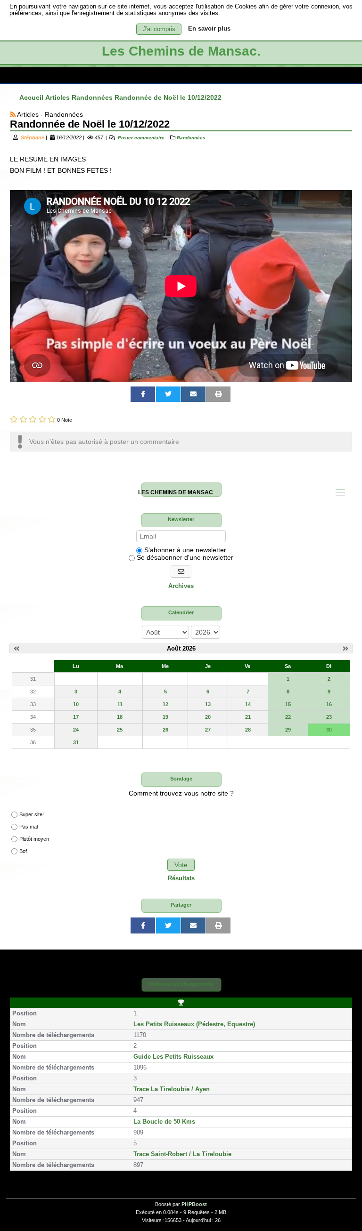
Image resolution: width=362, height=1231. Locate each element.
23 (329, 717)
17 (76, 717)
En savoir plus (209, 28)
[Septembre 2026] (345, 648)
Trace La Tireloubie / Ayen (171, 1089)
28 (248, 729)
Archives (181, 586)
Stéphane (32, 137)
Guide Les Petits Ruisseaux (173, 1057)
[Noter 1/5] (14, 419)
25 (120, 729)
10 (76, 704)
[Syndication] (13, 114)
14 (248, 704)
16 (329, 704)
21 (248, 717)
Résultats (181, 878)
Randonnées (191, 137)
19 (165, 717)
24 (76, 729)
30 (329, 729)
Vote (181, 865)
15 (288, 704)
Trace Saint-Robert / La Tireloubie (182, 1154)
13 (208, 704)
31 (76, 742)
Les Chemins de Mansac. (181, 51)
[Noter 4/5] (42, 419)
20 (208, 717)
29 (288, 729)
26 (165, 729)
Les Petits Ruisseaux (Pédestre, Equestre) (194, 1024)
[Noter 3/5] (33, 419)
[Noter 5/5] (52, 419)
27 (208, 729)
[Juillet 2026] (16, 648)
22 (288, 717)
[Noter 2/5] (23, 419)
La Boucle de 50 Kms (164, 1121)
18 (120, 717)
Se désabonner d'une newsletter (184, 557)
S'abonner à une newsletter (184, 550)
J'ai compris (159, 29)
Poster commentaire (140, 137)
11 (120, 704)
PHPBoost (194, 1204)
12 (165, 704)
